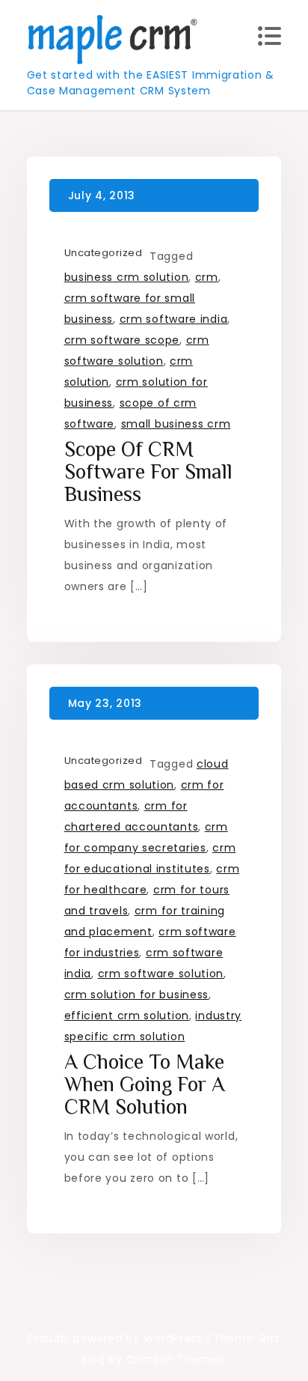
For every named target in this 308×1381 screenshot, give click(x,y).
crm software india (174, 319)
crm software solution (161, 973)
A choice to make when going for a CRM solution (144, 1084)
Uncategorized (103, 253)
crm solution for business (136, 994)
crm (206, 277)
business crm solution (126, 277)
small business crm (176, 423)
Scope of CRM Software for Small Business (148, 471)
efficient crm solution (126, 1015)
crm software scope (122, 340)
